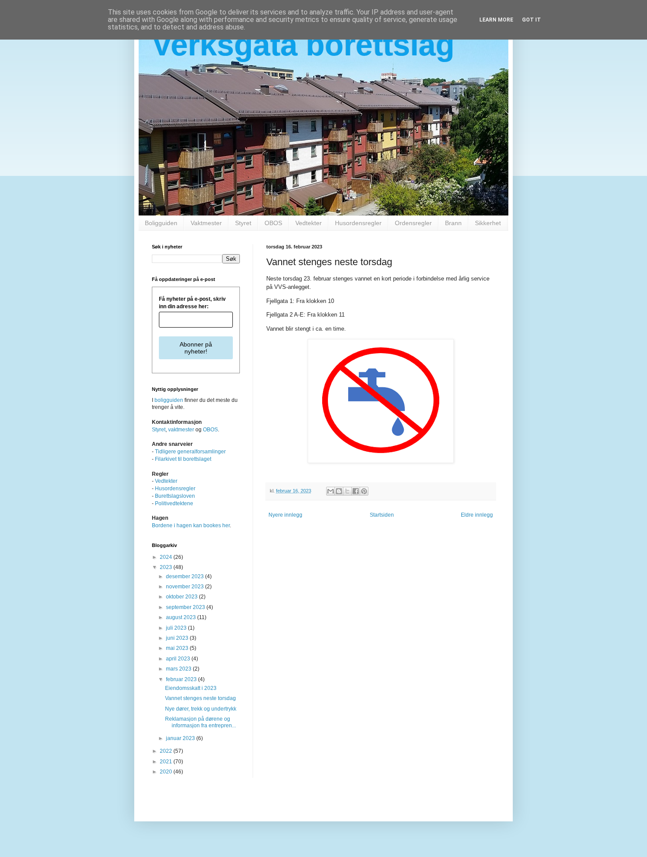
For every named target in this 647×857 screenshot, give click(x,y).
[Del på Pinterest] (364, 491)
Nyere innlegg (285, 515)
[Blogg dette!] (339, 491)
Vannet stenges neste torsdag (200, 698)
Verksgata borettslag (303, 45)
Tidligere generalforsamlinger (190, 452)
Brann (453, 222)
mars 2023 (179, 669)
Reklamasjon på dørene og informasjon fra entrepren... (200, 722)
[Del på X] (347, 491)
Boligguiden (161, 222)
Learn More (496, 20)
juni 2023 (178, 638)
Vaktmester (206, 222)
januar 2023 (181, 738)
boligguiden (168, 400)
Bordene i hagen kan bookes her (191, 525)
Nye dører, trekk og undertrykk (200, 709)
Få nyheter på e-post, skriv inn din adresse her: (192, 303)
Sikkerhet (488, 222)
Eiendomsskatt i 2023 (191, 688)
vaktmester (181, 430)
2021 (166, 762)
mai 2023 (178, 648)
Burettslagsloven (175, 496)
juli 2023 (177, 628)
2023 (166, 567)
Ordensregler (413, 222)
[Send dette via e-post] (330, 491)
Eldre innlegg (477, 515)
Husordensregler (358, 222)
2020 (166, 772)
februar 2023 (182, 679)
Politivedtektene (174, 503)
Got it (531, 20)
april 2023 (178, 659)
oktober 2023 (182, 597)
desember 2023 (185, 576)
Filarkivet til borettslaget (183, 459)
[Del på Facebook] (355, 491)
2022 (166, 751)
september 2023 (186, 607)
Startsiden (382, 515)
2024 (166, 557)
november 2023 (185, 586)
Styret (243, 222)
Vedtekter (308, 222)
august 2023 (181, 617)
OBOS (273, 222)
